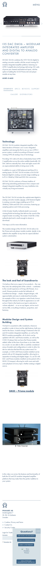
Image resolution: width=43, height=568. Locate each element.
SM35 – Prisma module (21, 390)
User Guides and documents (26, 535)
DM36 (22, 200)
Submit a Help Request (26, 544)
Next (40, 23)
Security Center (9, 527)
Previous (2, 23)
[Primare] (4, 6)
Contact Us (8, 525)
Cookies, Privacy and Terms (13, 522)
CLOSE (38, 531)
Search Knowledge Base (26, 540)
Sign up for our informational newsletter (26, 561)
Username (5, 535)
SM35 (34, 231)
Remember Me (7, 542)
